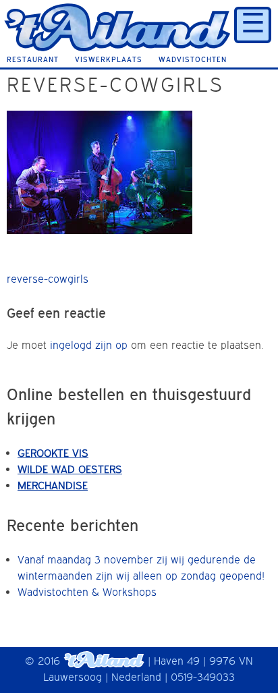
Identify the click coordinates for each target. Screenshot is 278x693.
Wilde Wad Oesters (70, 469)
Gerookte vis (53, 453)
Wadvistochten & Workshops (87, 592)
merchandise (53, 485)
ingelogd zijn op (89, 345)
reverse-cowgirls (47, 279)
